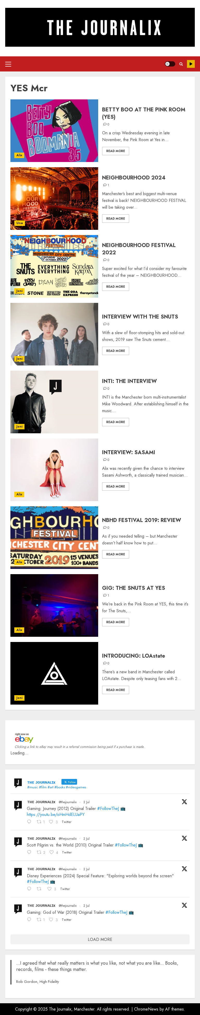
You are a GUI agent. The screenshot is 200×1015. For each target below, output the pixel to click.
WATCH (191, 64)
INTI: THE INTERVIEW (129, 381)
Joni (19, 291)
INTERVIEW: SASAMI (128, 452)
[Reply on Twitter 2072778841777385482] (30, 822)
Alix (19, 155)
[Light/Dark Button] (170, 64)
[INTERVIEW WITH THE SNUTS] (54, 334)
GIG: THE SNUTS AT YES (133, 588)
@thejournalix (68, 802)
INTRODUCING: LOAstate (133, 656)
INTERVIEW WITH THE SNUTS (140, 317)
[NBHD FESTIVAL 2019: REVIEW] (54, 537)
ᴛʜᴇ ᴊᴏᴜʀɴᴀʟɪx (41, 802)
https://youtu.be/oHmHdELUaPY (56, 815)
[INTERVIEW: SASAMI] (54, 470)
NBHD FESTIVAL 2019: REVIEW (141, 520)
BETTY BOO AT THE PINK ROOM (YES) (143, 113)
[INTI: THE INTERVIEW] (54, 402)
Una (19, 223)
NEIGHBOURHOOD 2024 (133, 178)
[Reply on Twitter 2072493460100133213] (30, 920)
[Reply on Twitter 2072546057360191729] (30, 889)
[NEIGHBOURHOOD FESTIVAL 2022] (54, 266)
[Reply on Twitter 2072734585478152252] (30, 853)
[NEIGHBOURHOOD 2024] (54, 198)
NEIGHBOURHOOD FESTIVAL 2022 (139, 249)
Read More (115, 151)
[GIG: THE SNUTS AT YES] (54, 605)
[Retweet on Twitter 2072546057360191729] (40, 889)
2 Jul (86, 802)
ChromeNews (146, 1009)
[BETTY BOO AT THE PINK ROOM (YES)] (54, 130)
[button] (8, 64)
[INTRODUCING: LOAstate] (54, 673)
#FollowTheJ (108, 809)
